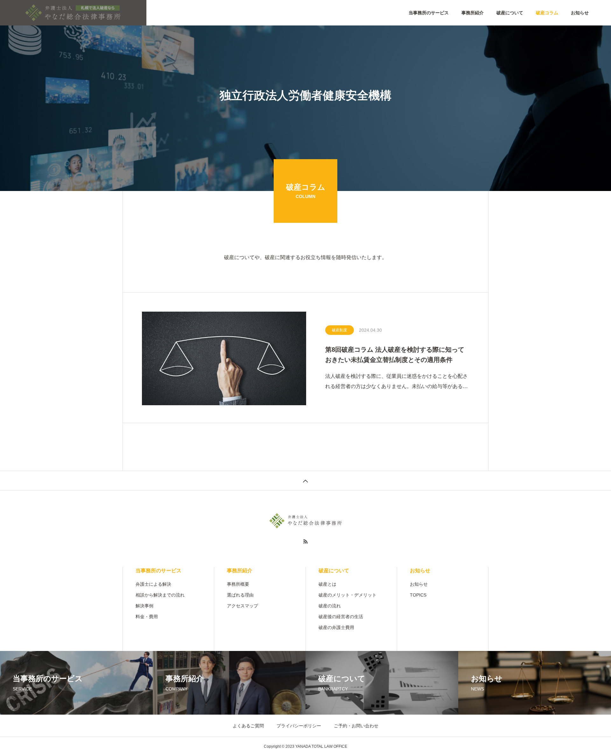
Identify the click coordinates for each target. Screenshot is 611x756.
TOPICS (418, 594)
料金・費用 (147, 616)
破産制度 (339, 330)
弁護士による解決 (153, 584)
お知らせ (580, 12)
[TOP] (305, 480)
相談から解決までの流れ (160, 594)
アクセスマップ (242, 605)
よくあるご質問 (248, 725)
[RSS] (305, 541)
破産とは (327, 584)
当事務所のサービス (429, 12)
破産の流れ (330, 605)
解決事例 (144, 605)
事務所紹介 (472, 12)
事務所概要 (238, 584)
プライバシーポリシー (299, 725)
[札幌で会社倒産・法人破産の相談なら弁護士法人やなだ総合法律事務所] (73, 12)
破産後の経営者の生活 (341, 616)
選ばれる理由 (240, 594)
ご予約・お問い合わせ (356, 725)
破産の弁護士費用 (336, 627)
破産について (509, 12)
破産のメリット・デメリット (347, 594)
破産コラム (547, 12)
